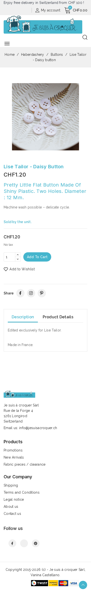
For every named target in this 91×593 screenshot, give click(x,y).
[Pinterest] (42, 293)
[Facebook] (20, 293)
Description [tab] (23, 317)
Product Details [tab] (58, 317)
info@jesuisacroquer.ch (38, 428)
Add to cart (37, 257)
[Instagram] (31, 293)
